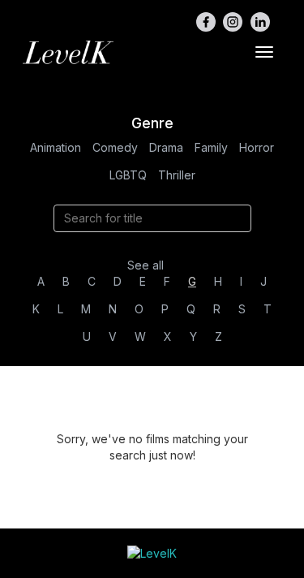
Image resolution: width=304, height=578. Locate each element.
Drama (166, 147)
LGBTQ (128, 175)
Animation (55, 147)
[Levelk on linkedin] (260, 22)
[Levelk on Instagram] (232, 22)
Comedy (115, 147)
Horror (256, 147)
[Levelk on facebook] (206, 22)
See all (145, 265)
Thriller (176, 175)
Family (211, 147)
